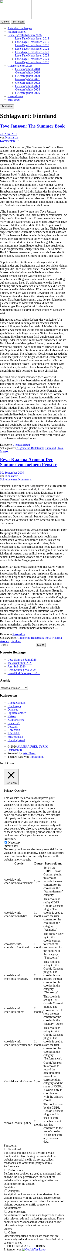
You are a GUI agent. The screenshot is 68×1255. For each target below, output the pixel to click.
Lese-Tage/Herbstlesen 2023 (32, 55)
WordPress (29, 753)
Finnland (50, 448)
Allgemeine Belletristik (30, 448)
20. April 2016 (8, 134)
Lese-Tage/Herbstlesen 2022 (32, 52)
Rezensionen (15, 96)
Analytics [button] (9, 1187)
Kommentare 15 (9, 140)
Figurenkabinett (17, 31)
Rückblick (14, 733)
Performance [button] (11, 1166)
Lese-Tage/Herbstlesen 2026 (25, 35)
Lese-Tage (14, 723)
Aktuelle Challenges (20, 28)
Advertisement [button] (12, 1207)
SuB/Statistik (15, 736)
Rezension (18, 634)
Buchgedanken (17, 702)
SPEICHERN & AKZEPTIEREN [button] (24, 1246)
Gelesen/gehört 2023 (27, 86)
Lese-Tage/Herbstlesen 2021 (32, 48)
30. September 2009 (12, 472)
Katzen (12, 716)
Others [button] (8, 1228)
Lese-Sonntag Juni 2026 (22, 659)
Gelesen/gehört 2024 (27, 89)
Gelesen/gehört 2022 (27, 82)
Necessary (14, 842)
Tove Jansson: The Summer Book (32, 126)
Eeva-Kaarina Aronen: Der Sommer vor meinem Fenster (28, 462)
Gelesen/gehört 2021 (27, 79)
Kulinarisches (16, 719)
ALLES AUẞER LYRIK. (33, 746)
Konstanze (11, 137)
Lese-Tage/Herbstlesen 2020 (32, 45)
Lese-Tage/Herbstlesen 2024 (32, 58)
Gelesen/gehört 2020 (27, 75)
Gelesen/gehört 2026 (20, 65)
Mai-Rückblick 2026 (20, 663)
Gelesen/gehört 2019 (27, 72)
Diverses (13, 709)
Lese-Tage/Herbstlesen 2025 (32, 62)
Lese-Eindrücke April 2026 (24, 673)
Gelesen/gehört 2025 (27, 92)
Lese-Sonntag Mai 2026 (22, 669)
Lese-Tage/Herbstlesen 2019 (32, 41)
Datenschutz (15, 750)
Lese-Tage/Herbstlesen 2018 (32, 38)
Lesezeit (12, 726)
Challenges (14, 706)
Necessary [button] (10, 838)
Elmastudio (36, 756)
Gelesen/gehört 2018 (27, 69)
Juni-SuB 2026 (17, 666)
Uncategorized (21, 444)
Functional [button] (10, 1145)
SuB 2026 (14, 99)
